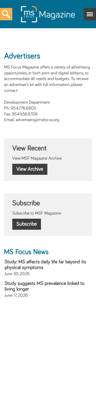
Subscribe (26, 224)
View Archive (29, 169)
